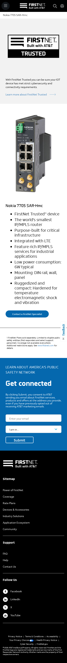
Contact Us (9, 566)
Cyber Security (27, 644)
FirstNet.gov (42, 644)
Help (5, 560)
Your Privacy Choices (19, 640)
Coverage (8, 496)
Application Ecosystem (16, 522)
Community (10, 529)
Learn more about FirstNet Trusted (26, 94)
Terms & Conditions (34, 636)
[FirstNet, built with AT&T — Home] (33, 7)
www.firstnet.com (46, 345)
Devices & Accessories (16, 509)
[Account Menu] (62, 6)
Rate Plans (9, 503)
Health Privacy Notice (46, 640)
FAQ (5, 553)
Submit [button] (19, 440)
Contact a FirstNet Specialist (27, 314)
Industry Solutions (13, 516)
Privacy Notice (15, 636)
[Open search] (55, 6)
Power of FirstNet (13, 490)
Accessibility (52, 636)
